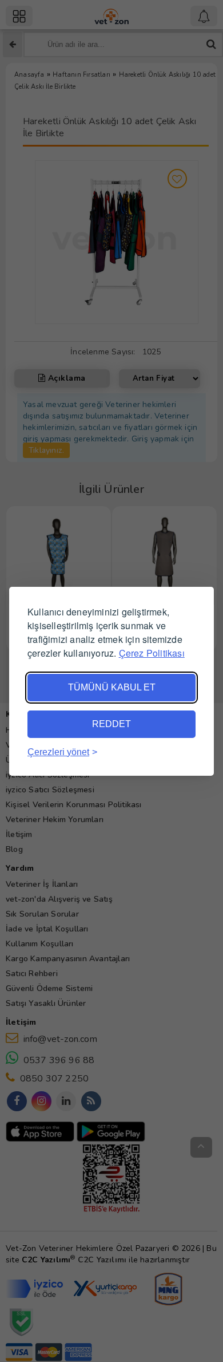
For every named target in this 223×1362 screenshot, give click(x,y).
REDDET (111, 724)
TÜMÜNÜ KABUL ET (112, 687)
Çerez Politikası (152, 653)
